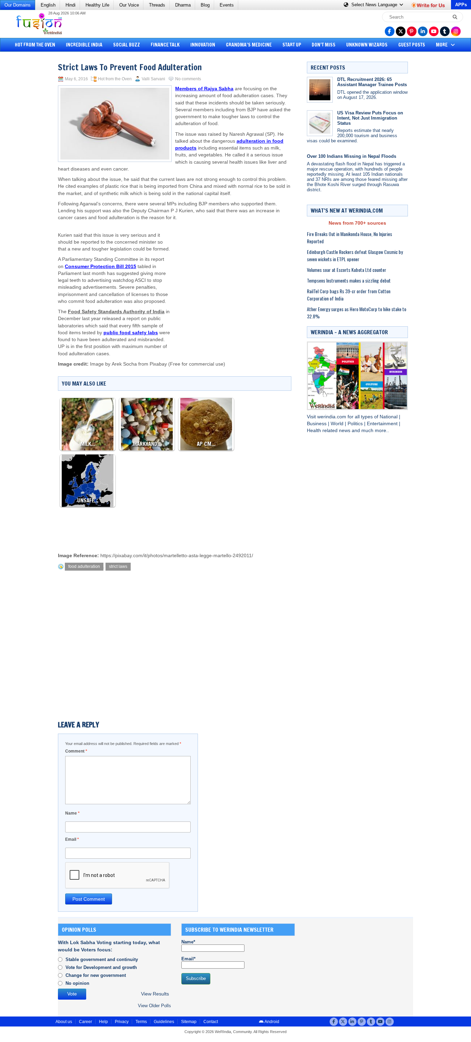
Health (314, 430)
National (389, 416)
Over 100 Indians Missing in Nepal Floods (351, 156)
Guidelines (164, 1021)
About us (64, 1021)
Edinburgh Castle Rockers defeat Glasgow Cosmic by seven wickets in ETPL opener (355, 255)
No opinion (77, 983)
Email (72, 839)
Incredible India (84, 44)
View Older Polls (154, 1005)
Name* (188, 941)
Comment (76, 751)
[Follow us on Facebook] (389, 31)
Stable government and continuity (102, 959)
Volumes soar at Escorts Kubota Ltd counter (346, 269)
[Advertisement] (31, 160)
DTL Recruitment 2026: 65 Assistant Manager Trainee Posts (372, 82)
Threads (157, 5)
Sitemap (189, 1021)
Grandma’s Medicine (249, 44)
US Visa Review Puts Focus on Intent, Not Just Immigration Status (370, 118)
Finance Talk (165, 44)
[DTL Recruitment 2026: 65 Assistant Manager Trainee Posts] (320, 90)
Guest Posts (411, 44)
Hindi (71, 5)
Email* (188, 958)
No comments (188, 78)
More (442, 44)
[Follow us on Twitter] (400, 31)
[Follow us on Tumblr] (445, 31)
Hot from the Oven (35, 44)
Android (271, 1021)
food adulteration (84, 566)
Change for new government (96, 975)
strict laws (118, 566)
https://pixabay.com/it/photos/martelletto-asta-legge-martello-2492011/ (176, 555)
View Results (155, 994)
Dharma (183, 5)
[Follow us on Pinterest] (412, 31)
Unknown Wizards (367, 44)
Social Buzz (126, 44)
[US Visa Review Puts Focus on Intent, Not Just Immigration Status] (320, 123)
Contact (210, 1021)
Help (103, 1021)
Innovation (202, 44)
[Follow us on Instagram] (456, 31)
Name (72, 813)
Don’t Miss (323, 44)
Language (375, 4)
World (338, 423)
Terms (141, 1021)
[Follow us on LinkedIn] (423, 31)
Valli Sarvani (153, 78)
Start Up (291, 44)
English (48, 5)
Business (317, 423)
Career (85, 1021)
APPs (461, 4)
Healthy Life (97, 5)
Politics (356, 423)
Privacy (122, 1021)
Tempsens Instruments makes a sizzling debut (349, 280)
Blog (205, 5)
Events (227, 5)
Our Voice (129, 5)
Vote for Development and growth (101, 967)
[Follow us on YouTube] (434, 31)
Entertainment (383, 423)
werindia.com (332, 416)
